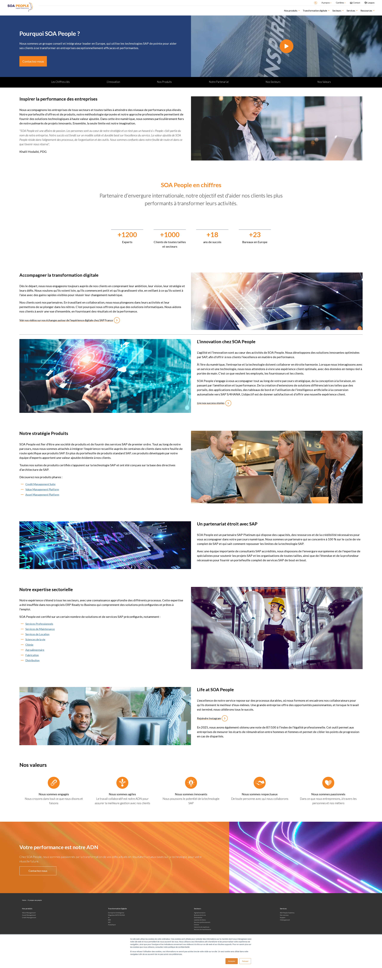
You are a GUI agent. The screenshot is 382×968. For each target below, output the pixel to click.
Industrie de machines (201, 927)
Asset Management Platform (42, 494)
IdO (109, 922)
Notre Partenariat (219, 81)
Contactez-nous (33, 61)
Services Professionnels (39, 623)
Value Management (29, 913)
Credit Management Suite (40, 484)
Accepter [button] (231, 961)
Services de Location (37, 634)
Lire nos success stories (210, 403)
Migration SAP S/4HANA (116, 915)
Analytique (112, 924)
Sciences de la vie (35, 639)
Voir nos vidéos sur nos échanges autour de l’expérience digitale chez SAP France (66, 320)
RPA (109, 920)
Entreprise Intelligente (116, 913)
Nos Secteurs (273, 81)
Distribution (32, 660)
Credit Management (29, 917)
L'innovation (113, 81)
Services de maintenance (202, 929)
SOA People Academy (287, 913)
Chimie (29, 644)
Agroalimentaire (34, 649)
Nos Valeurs (324, 81)
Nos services (284, 915)
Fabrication (32, 655)
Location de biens (200, 920)
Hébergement (285, 920)
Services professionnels (202, 922)
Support (282, 917)
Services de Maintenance (40, 629)
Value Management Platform (42, 489)
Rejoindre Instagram (209, 718)
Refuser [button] (245, 961)
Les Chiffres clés (60, 81)
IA (109, 917)
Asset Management (29, 915)
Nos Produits (164, 81)
